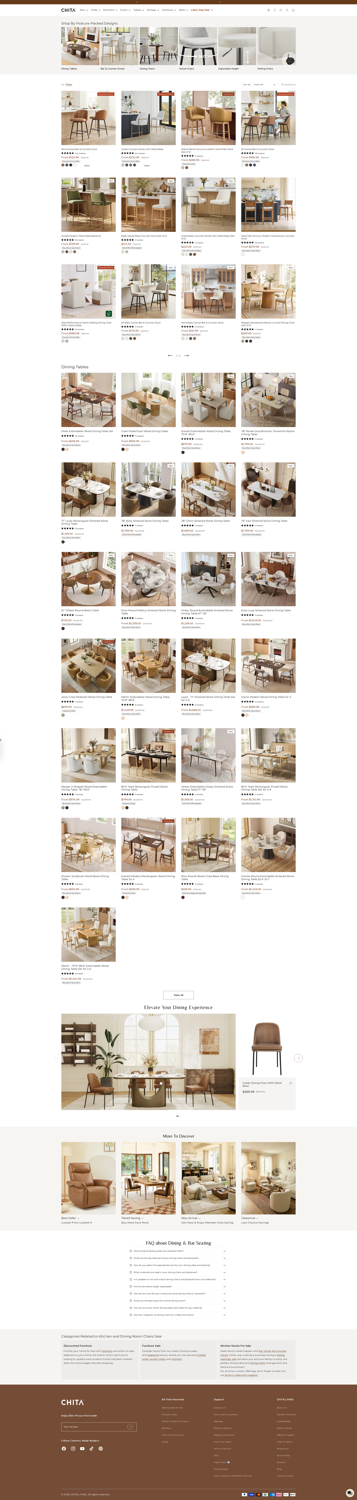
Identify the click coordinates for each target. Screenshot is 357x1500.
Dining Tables (69, 68)
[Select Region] (269, 10)
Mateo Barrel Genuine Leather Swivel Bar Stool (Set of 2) (207, 150)
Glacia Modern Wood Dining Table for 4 (266, 697)
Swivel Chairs (186, 68)
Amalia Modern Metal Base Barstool (81, 236)
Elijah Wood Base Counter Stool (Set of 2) (144, 236)
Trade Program (284, 1442)
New (82, 10)
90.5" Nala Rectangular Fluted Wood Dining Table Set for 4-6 (264, 788)
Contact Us (219, 1407)
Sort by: (247, 84)
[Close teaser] (7, 740)
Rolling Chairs (265, 68)
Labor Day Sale (200, 10)
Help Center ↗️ (222, 1462)
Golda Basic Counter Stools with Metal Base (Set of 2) (208, 237)
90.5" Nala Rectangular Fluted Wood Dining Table (144, 788)
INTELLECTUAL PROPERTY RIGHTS (233, 1476)
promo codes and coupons (241, 1375)
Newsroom (283, 1448)
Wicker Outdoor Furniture (175, 1421)
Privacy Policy (221, 1469)
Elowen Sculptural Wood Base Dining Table (85, 878)
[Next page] (187, 355)
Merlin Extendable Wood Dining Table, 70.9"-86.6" (145, 699)
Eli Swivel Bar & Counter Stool (257, 149)
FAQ (216, 1455)
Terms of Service (222, 1448)
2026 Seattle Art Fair (172, 1407)
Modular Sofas (169, 1414)
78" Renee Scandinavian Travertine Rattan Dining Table (268, 433)
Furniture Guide (285, 1476)
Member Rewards (286, 1414)
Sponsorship (283, 1455)
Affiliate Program (285, 1435)
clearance (153, 1355)
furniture (107, 1351)
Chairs (124, 10)
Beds (182, 10)
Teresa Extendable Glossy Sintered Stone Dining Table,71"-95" (207, 788)
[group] (267, 1058)
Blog (279, 1469)
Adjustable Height (228, 68)
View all (178, 995)
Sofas (94, 10)
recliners (177, 1359)
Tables (137, 10)
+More (87, 165)
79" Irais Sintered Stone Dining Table (264, 520)
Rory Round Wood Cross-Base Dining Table (205, 878)
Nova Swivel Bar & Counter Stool (79, 149)
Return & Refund (222, 1428)
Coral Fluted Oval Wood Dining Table (144, 431)
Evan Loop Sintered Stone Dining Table (266, 610)
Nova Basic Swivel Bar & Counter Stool (202, 322)
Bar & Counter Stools (113, 68)
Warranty (218, 1421)
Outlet (165, 1442)
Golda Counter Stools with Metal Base (142, 149)
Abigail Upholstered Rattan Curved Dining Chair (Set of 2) (268, 324)
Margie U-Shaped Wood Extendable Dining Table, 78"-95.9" (84, 788)
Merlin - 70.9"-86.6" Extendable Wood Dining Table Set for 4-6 (85, 967)
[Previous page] (170, 355)
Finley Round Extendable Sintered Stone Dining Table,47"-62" (207, 612)
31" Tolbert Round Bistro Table (80, 610)
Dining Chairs (147, 68)
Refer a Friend (284, 1428)
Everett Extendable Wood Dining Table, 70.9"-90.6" (206, 433)
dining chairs (258, 1363)
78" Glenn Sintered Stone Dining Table (205, 520)
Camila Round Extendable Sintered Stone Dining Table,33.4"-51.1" (267, 878)
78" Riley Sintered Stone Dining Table (145, 520)
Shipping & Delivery (224, 1435)
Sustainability (283, 1421)
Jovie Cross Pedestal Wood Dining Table (86, 697)
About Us (282, 1407)
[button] (275, 10)
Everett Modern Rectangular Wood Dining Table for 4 (148, 878)
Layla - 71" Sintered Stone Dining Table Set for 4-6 (208, 699)
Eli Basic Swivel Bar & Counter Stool (141, 322)
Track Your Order (222, 1442)
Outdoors (167, 10)
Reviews (281, 1462)
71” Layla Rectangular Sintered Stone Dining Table (84, 522)
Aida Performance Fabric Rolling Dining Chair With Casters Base (86, 324)
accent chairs (158, 1359)
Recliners (108, 10)
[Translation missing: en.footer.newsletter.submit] (130, 1427)
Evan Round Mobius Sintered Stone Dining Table (148, 612)
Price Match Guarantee (226, 1414)
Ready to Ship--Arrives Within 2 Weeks (178, 2)
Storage (151, 10)
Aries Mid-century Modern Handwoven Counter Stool (267, 237)
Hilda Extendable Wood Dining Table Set (87, 431)
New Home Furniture (173, 1435)
